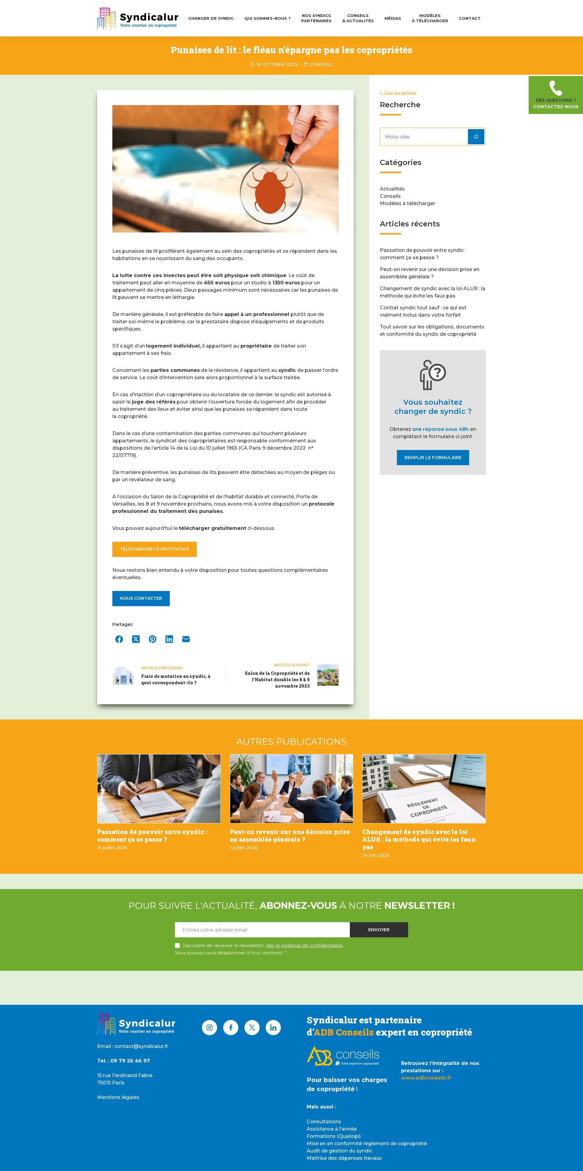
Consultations (324, 1122)
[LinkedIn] (169, 639)
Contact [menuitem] (470, 18)
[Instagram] (209, 1027)
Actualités (392, 189)
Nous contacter (141, 598)
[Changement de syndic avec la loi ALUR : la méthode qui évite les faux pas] (424, 789)
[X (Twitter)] (136, 639)
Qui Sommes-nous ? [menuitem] (267, 18)
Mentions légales (118, 1097)
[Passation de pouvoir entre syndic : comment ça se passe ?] (159, 789)
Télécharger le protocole (154, 549)
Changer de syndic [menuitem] (211, 18)
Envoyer (379, 929)
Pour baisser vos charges (347, 1079)
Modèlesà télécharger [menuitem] (430, 18)
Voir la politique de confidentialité (304, 945)
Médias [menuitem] (392, 18)
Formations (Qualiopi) (334, 1136)
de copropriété (331, 1089)
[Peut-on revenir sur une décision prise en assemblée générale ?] (291, 789)
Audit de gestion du (331, 1151)
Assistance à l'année (332, 1129)
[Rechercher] (476, 136)
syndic (364, 1151)
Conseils (321, 64)
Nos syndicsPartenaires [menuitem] (316, 18)
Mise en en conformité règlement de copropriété (367, 1143)
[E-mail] (186, 639)
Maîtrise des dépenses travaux (344, 1158)
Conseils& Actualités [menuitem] (358, 18)
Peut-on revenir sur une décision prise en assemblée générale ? (290, 835)
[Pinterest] (152, 639)
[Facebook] (119, 639)
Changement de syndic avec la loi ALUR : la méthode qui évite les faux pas (419, 839)
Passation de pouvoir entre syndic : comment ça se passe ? (152, 835)
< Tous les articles (398, 92)
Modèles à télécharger (407, 203)
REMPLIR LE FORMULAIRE (433, 457)
